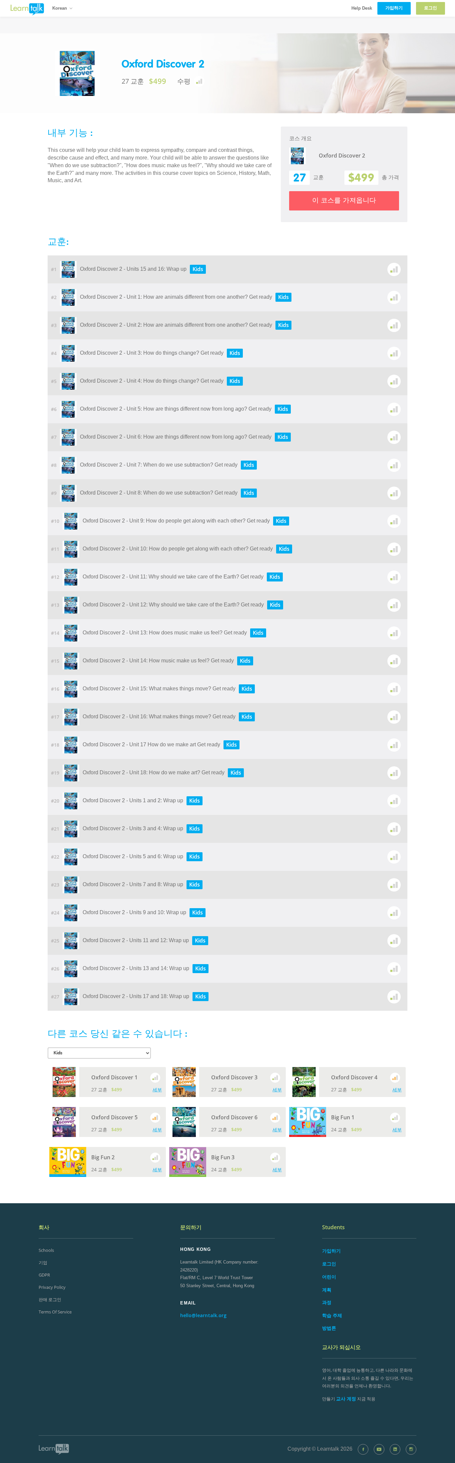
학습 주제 (332, 1315)
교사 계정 (346, 1398)
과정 (326, 1302)
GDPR (44, 1275)
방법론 (329, 1328)
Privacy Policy (52, 1287)
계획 (326, 1289)
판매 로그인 (50, 1299)
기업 (43, 1263)
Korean (59, 8)
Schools (46, 1250)
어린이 (329, 1277)
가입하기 (331, 1251)
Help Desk (361, 8)
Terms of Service (55, 1312)
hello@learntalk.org (203, 1315)
